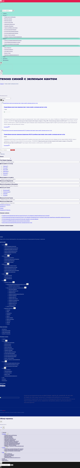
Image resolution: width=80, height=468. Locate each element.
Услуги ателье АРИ (8, 22)
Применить (3, 204)
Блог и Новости (7, 47)
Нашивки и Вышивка (8, 26)
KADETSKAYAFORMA (6, 332)
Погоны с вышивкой (10, 306)
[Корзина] (1, 63)
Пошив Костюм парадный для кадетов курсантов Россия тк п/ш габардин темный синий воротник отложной (25, 215)
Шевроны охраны (12, 304)
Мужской (5, 173)
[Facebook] (1, 1)
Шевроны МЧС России (13, 298)
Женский (5, 169)
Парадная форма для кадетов (10, 246)
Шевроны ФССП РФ (13, 303)
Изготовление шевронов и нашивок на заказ (15, 287)
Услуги (3, 361)
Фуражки (8, 309)
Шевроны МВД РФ (12, 297)
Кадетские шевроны (13, 289)
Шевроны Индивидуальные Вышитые (16, 294)
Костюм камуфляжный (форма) (11, 33)
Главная (4, 13)
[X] (2, 1)
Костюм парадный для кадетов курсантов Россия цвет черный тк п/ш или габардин (20, 219)
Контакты (5, 58)
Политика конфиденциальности (11, 55)
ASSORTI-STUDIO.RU (6, 333)
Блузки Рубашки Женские (9, 260)
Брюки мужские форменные (9, 271)
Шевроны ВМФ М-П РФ (13, 290)
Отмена (1, 208)
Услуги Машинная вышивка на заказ (12, 42)
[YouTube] (4, 386)
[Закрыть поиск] (1, 463)
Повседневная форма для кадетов (11, 247)
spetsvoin (3, 410)
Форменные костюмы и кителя (10, 265)
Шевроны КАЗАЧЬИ (12, 295)
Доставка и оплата (8, 51)
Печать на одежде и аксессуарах (11, 44)
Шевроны (8, 314)
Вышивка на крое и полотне (14, 285)
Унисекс (5, 175)
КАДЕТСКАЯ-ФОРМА (6, 330)
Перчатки (8, 320)
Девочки (5, 166)
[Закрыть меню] (0, 430)
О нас (4, 56)
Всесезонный (6, 190)
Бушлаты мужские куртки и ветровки (11, 270)
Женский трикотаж (8, 277)
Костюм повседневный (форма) (11, 31)
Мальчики (5, 171)
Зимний (5, 193)
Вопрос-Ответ (7, 53)
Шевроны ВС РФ (12, 292)
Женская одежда (8, 20)
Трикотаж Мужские (8, 278)
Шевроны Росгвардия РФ (14, 300)
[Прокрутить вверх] (1, 428)
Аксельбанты (9, 313)
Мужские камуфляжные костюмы (10, 267)
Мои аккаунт (6, 60)
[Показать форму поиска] (1, 71)
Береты (8, 316)
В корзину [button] (6, 127)
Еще (3, 280)
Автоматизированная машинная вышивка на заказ (16, 284)
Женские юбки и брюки (8, 262)
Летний (5, 195)
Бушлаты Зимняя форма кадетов (10, 251)
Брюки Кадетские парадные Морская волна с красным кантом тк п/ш (17, 222)
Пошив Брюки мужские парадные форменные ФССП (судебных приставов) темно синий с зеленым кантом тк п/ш (34, 134)
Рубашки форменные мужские (10, 268)
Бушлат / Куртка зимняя (9, 35)
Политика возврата (8, 49)
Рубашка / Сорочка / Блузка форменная (13, 36)
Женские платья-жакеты (9, 257)
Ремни (8, 311)
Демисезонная (6, 192)
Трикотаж (4, 273)
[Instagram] (3, 1)
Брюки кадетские (7, 254)
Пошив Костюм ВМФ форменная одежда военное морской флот (16, 220)
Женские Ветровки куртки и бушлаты (11, 259)
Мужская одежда (8, 18)
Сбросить (8, 204)
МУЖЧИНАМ (4, 264)
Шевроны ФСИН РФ (13, 301)
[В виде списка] (3, 100)
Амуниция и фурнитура (9, 24)
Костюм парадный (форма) (10, 29)
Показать (2, 206)
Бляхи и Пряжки (10, 317)
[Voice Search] (13, 10)
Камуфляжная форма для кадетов (11, 249)
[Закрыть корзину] (1, 422)
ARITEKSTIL (4, 329)
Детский (5, 168)
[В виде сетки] (1, 100)
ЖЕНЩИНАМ (4, 256)
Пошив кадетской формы (10, 17)
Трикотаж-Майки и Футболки (10, 27)
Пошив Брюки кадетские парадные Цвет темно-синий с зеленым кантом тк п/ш (25, 107)
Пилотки (8, 322)
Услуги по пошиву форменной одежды (12, 40)
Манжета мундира (10, 319)
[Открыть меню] (1, 73)
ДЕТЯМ (3, 244)
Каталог (3, 340)
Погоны (8, 323)
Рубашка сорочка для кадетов (10, 252)
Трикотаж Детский (8, 275)
